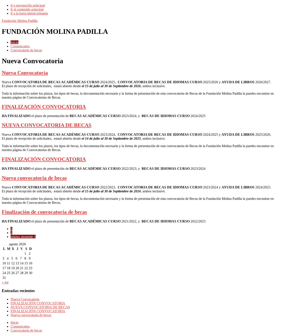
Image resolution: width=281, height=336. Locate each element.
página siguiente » (23, 236)
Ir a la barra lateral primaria (29, 13)
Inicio (14, 322)
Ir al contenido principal (27, 9)
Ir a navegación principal (28, 5)
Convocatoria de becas (26, 330)
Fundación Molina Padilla (20, 21)
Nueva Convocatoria (25, 73)
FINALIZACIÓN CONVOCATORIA (44, 107)
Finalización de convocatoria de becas (44, 212)
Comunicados (20, 326)
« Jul (5, 282)
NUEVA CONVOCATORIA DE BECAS (46, 125)
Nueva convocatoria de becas (34, 178)
